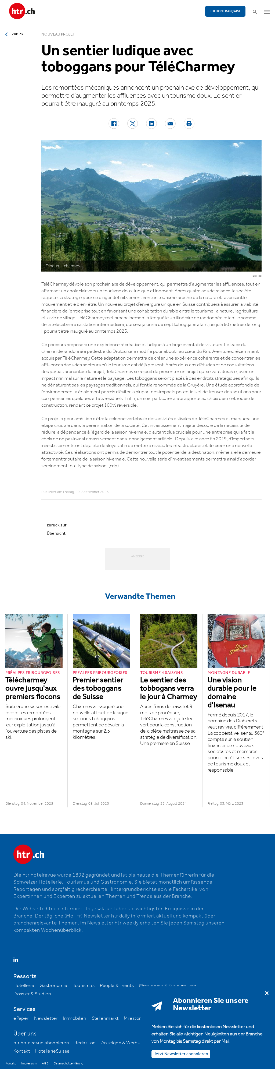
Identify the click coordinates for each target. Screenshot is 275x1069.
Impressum (29, 1063)
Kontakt (21, 1051)
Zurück (17, 34)
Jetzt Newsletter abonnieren (181, 1054)
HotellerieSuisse (52, 1051)
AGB (45, 1063)
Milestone (134, 1018)
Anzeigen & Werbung (123, 1043)
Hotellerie (23, 985)
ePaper (20, 1018)
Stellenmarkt (105, 1018)
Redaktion (85, 1043)
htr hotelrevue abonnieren (41, 1043)
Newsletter (46, 1018)
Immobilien (74, 1018)
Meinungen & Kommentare (167, 985)
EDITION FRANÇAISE (225, 11)
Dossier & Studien (32, 994)
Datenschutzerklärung (68, 1063)
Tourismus (84, 985)
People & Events (117, 985)
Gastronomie (53, 985)
